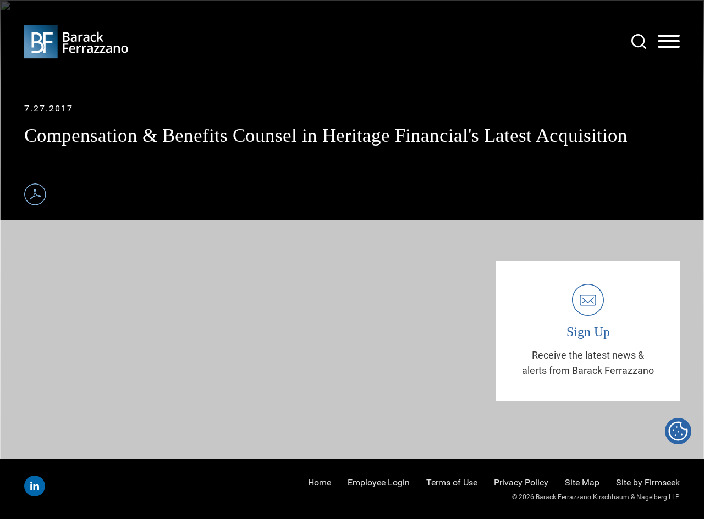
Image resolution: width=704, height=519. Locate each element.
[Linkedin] (34, 486)
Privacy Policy (521, 482)
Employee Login (379, 482)
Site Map (582, 482)
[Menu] (669, 42)
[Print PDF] (35, 194)
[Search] (638, 41)
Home (319, 482)
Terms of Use (451, 482)
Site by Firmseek (648, 482)
